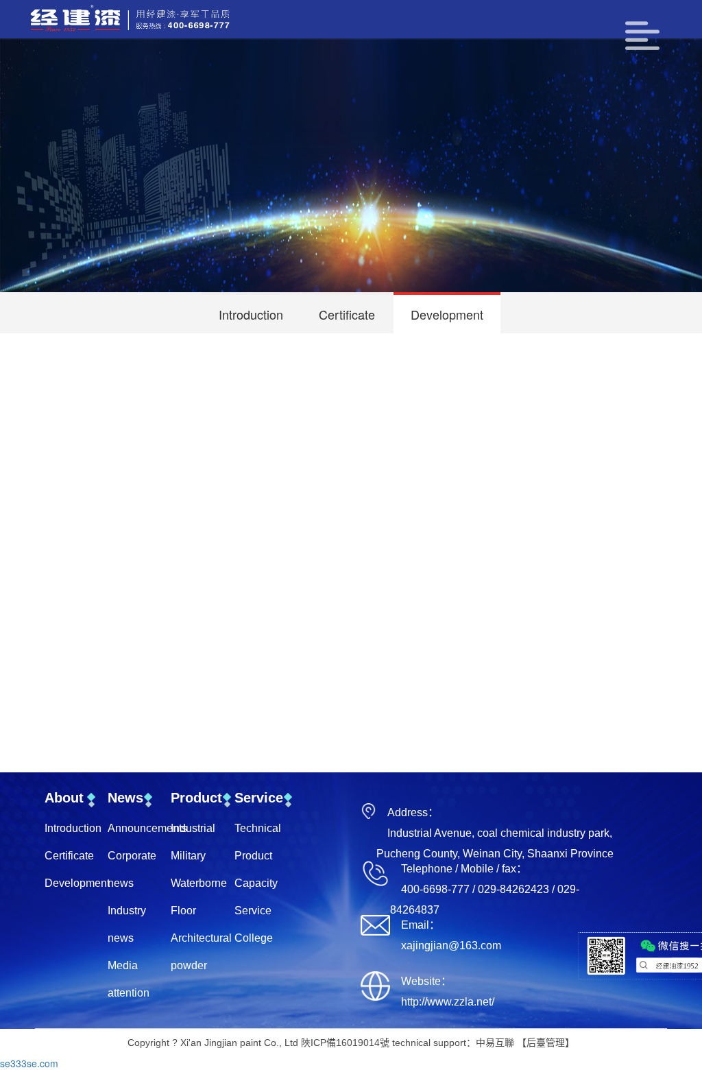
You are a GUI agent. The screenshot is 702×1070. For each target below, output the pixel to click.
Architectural (201, 938)
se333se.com (29, 1063)
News (125, 797)
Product (196, 797)
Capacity (256, 883)
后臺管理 (545, 1042)
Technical (257, 828)
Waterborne (199, 883)
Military (188, 855)
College (253, 938)
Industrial (193, 828)
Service (258, 797)
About (64, 797)
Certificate (347, 314)
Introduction (251, 314)
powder (189, 965)
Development (447, 314)
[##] (152, 19)
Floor (183, 910)
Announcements (147, 828)
